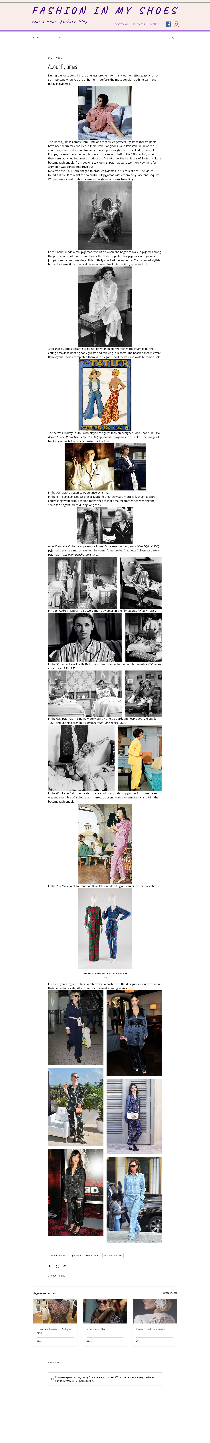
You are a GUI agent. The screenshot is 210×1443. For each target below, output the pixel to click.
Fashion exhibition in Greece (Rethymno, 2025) (55, 1331)
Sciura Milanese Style (96, 1329)
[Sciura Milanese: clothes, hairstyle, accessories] (105, 1311)
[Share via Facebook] (49, 1266)
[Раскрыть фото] (82, 583)
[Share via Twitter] (57, 1266)
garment (76, 1255)
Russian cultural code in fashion (150, 1329)
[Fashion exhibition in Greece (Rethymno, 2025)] (55, 1311)
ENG (50, 37)
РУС (60, 37)
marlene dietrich (113, 1255)
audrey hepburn (58, 1255)
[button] (173, 37)
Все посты (37, 37)
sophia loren (92, 1255)
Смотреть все (170, 1292)
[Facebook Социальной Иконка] (168, 24)
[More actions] (160, 58)
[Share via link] (64, 1266)
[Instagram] (176, 24)
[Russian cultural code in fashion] (155, 1311)
